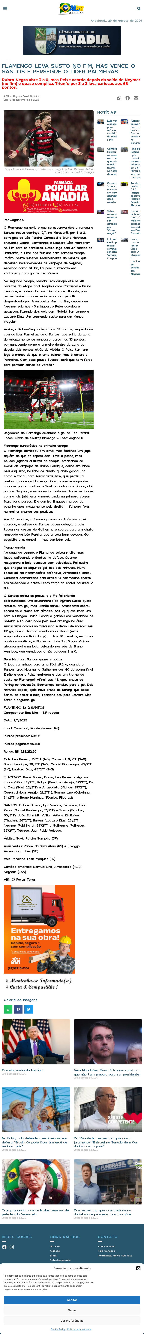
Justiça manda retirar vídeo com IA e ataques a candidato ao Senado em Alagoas (136, 256)
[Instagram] (11, 1247)
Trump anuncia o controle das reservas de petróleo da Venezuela (35, 1212)
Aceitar (72, 1300)
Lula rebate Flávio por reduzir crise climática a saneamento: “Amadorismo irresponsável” (115, 248)
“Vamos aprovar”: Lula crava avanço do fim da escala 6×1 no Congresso (136, 131)
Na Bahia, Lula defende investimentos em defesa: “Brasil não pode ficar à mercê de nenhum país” (34, 1142)
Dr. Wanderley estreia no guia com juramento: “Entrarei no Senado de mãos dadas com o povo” (105, 1142)
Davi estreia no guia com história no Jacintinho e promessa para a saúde (102, 1212)
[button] (138, 1268)
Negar (72, 1310)
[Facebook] (4, 1247)
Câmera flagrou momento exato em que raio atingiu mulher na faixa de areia (113, 161)
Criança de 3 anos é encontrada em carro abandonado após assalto (114, 192)
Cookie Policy (58, 1329)
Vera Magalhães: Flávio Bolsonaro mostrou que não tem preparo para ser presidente (106, 1072)
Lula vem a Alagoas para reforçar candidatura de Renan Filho (114, 130)
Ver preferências (72, 1320)
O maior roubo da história (22, 1070)
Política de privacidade (79, 1329)
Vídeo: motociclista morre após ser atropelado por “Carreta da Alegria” (114, 222)
